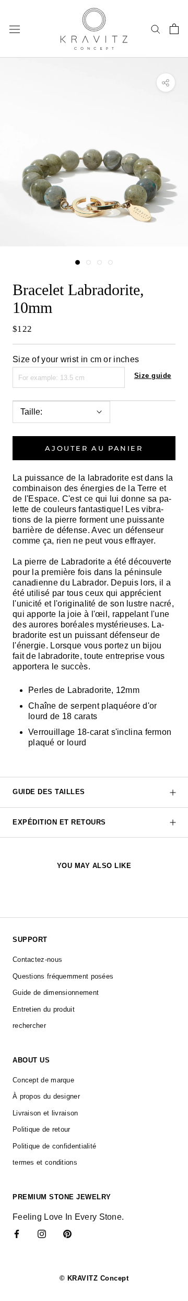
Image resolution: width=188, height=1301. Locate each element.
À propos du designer (46, 1096)
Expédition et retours (59, 822)
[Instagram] (42, 1233)
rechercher (29, 1025)
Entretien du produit (44, 1009)
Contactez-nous (37, 959)
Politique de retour (41, 1129)
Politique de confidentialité (54, 1146)
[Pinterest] (67, 1233)
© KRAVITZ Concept (94, 1278)
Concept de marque (43, 1080)
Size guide (152, 376)
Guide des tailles (49, 792)
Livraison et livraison (45, 1113)
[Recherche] (155, 28)
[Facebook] (17, 1233)
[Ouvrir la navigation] (14, 29)
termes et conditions (45, 1162)
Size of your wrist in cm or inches (76, 359)
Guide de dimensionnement (56, 992)
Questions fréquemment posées (63, 976)
